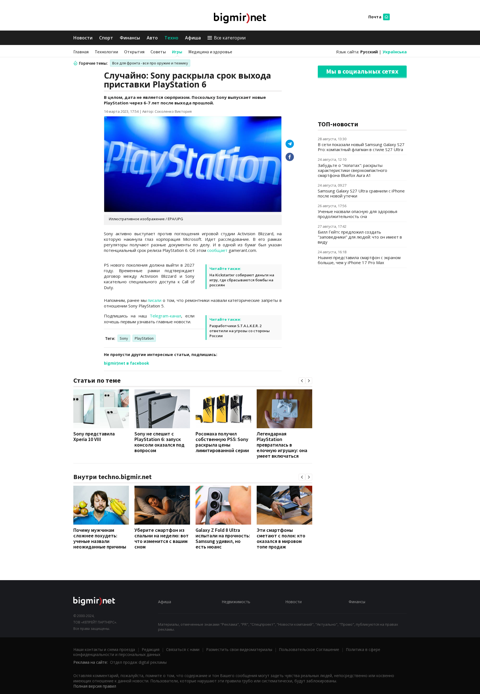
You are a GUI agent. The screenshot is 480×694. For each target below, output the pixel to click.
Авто (152, 38)
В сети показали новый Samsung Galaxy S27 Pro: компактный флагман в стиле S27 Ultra (361, 147)
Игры (177, 51)
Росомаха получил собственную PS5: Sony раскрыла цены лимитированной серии (222, 442)
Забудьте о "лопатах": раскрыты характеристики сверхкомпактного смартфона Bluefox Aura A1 (352, 170)
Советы (158, 51)
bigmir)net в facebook (126, 363)
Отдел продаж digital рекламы (138, 662)
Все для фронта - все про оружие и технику (150, 63)
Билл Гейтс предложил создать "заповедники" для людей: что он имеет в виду (360, 237)
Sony (124, 338)
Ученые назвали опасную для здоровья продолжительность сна (357, 214)
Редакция (150, 649)
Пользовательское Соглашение (309, 649)
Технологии (106, 51)
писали (154, 300)
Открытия (134, 51)
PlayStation (144, 338)
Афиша (193, 38)
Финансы (130, 38)
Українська (394, 51)
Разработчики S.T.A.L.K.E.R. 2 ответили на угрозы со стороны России (239, 330)
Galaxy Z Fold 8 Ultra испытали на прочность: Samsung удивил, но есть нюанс (223, 538)
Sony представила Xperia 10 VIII (94, 436)
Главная (81, 51)
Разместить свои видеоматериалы (239, 649)
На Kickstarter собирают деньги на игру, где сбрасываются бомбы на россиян (241, 279)
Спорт (106, 38)
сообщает (217, 250)
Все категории (230, 38)
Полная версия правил (94, 686)
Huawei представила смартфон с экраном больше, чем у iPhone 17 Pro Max (359, 260)
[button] (302, 380)
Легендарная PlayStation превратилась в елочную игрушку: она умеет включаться (282, 444)
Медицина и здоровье (210, 51)
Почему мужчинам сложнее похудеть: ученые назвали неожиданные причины (99, 538)
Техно (171, 38)
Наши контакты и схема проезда (104, 649)
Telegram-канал (165, 316)
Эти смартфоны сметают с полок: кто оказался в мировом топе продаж (281, 538)
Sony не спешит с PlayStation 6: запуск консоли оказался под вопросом (159, 442)
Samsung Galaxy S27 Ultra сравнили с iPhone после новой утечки (361, 193)
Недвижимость (236, 601)
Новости (82, 38)
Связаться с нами (182, 649)
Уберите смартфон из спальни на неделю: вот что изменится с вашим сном (161, 538)
